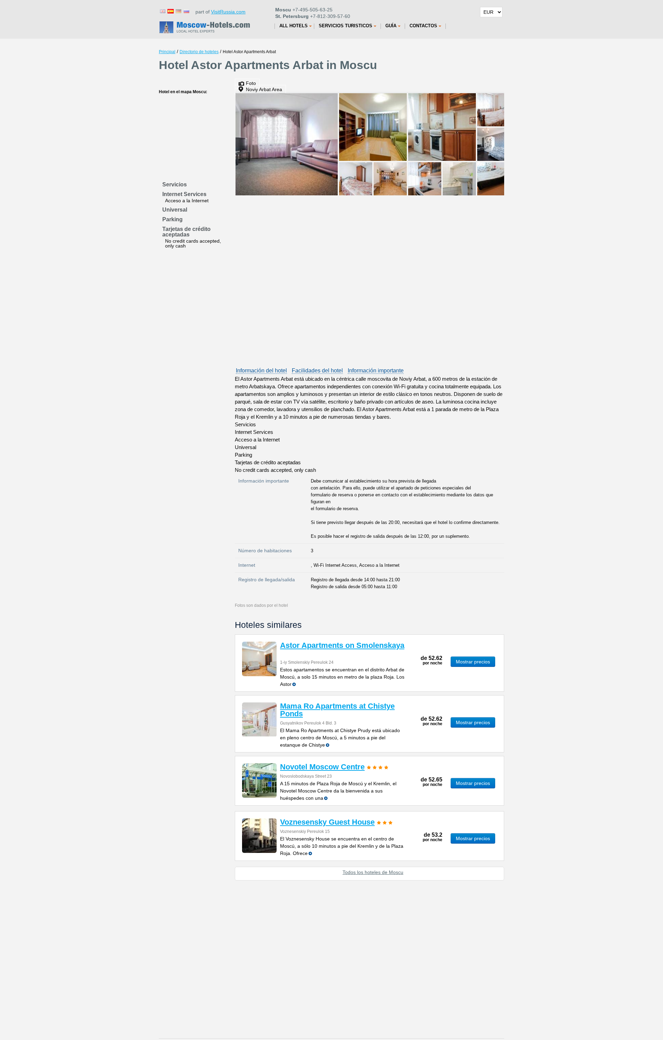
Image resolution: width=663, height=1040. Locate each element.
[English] (162, 11)
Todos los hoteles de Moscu (373, 872)
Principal (167, 51)
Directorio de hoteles (199, 51)
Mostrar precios (473, 661)
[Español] (170, 11)
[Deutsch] (178, 11)
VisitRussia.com (228, 11)
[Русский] (186, 11)
